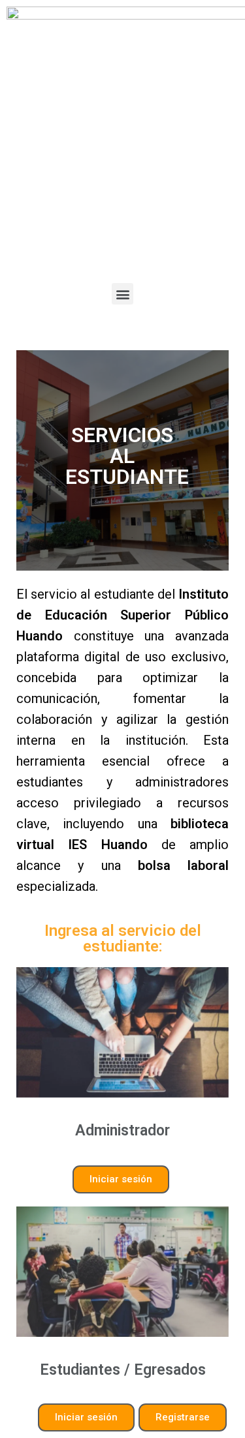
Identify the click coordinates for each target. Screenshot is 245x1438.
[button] (122, 294)
